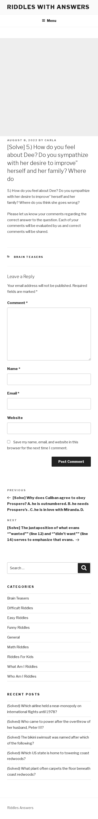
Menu (51, 21)
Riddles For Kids (20, 657)
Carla (50, 140)
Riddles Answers (20, 808)
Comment (17, 303)
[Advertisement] (49, 87)
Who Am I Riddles (21, 676)
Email (13, 393)
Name (13, 369)
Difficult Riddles (20, 608)
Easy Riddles (17, 618)
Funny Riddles (18, 627)
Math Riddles (18, 647)
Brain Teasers (29, 257)
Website (15, 418)
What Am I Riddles (22, 666)
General (13, 637)
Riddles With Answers (48, 7)
